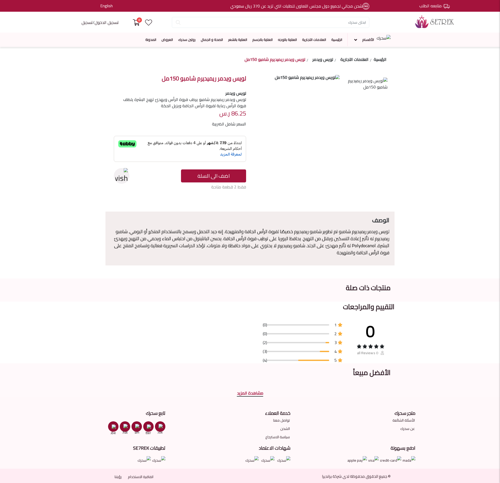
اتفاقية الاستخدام (140, 476)
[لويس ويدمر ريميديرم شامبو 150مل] (367, 93)
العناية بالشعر (237, 39)
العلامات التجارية (314, 39)
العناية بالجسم (262, 39)
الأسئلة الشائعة (403, 420)
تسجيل (87, 22)
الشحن (285, 428)
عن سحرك (407, 428)
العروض (167, 39)
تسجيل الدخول (107, 22)
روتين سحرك (187, 39)
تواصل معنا (281, 420)
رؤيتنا (118, 476)
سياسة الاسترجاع (277, 437)
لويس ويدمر (322, 60)
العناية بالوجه (287, 39)
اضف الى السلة (213, 176)
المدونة (150, 39)
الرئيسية (336, 39)
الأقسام (368, 39)
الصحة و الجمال (212, 39)
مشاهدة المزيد (250, 393)
